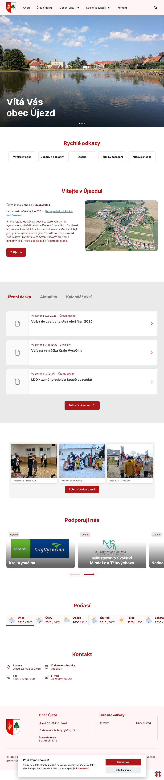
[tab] (79, 123)
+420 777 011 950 (24, 678)
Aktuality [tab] (48, 297)
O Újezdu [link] (16, 252)
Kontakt (104, 723)
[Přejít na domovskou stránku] (11, 7)
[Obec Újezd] (19, 727)
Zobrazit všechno (79, 405)
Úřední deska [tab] (18, 297)
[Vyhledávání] (155, 7)
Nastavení (83, 768)
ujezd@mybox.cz (61, 678)
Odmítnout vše (123, 770)
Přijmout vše (123, 762)
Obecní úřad (143, 723)
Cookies (151, 756)
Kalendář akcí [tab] (79, 297)
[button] (69, 7)
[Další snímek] (89, 574)
